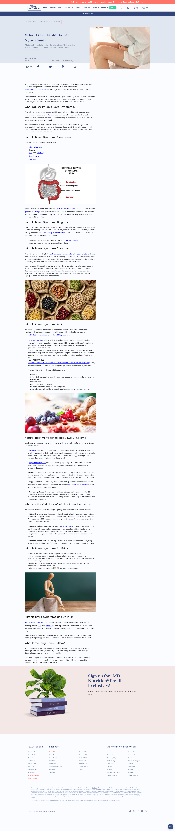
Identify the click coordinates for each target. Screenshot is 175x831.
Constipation (34, 156)
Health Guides (31, 21)
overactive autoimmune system (38, 115)
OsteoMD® (52, 772)
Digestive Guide (44, 21)
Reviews (130, 769)
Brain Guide (31, 772)
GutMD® (52, 761)
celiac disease (72, 240)
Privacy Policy (132, 752)
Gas (30, 153)
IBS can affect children (34, 622)
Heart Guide (32, 755)
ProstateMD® (83, 752)
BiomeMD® (53, 755)
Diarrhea (33, 159)
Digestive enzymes (37, 463)
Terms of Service (133, 755)
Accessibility (131, 766)
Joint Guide (31, 761)
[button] (122, 8)
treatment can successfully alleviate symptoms (69, 254)
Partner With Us (112, 775)
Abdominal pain (35, 147)
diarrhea (59, 208)
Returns (109, 769)
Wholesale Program (134, 761)
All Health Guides (33, 775)
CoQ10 (81, 769)
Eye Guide (31, 766)
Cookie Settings (133, 775)
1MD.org (94, 788)
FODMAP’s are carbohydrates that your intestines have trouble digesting (59, 363)
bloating (40, 153)
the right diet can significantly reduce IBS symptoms (47, 335)
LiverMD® (52, 763)
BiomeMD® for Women (56, 758)
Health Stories (32, 778)
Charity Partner (111, 755)
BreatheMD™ (83, 763)
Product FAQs (111, 761)
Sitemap (130, 763)
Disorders (56, 21)
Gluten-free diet (36, 340)
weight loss (66, 526)
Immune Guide (32, 769)
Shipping (109, 766)
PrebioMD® (82, 761)
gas (26, 212)
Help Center (131, 758)
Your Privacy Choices (113, 772)
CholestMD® (83, 758)
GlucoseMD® (83, 755)
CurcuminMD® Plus (55, 766)
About (108, 752)
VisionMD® (52, 769)
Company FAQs (112, 758)
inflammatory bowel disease (37, 89)
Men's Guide (32, 763)
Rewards (130, 772)
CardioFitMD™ (83, 766)
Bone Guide (31, 758)
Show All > (52, 752)
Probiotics (33, 450)
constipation (72, 208)
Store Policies (111, 763)
